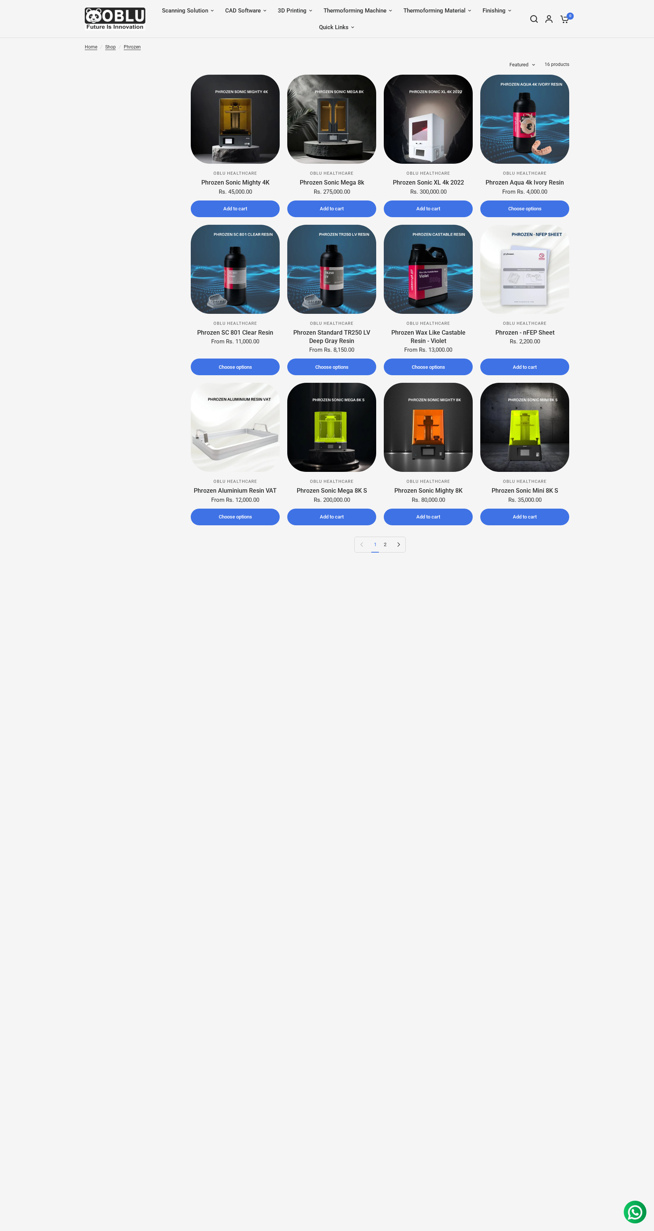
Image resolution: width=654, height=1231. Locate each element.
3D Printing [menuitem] (292, 10)
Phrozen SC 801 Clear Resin (235, 332)
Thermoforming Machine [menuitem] (355, 10)
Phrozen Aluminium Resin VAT (235, 490)
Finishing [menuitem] (494, 10)
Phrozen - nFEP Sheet (524, 332)
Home (91, 47)
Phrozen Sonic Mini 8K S (525, 490)
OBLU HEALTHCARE (235, 173)
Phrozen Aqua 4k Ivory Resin (525, 182)
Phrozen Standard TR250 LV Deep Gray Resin (331, 337)
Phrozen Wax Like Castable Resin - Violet (428, 337)
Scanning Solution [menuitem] (185, 10)
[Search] (534, 19)
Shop (110, 47)
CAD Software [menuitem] (243, 10)
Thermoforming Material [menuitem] (434, 10)
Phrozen (132, 47)
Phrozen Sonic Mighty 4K (235, 182)
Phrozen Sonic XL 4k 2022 (428, 182)
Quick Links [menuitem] (334, 27)
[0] (562, 19)
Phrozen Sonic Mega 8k (332, 182)
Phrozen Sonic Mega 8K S (332, 490)
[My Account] (549, 19)
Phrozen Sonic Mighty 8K (428, 490)
